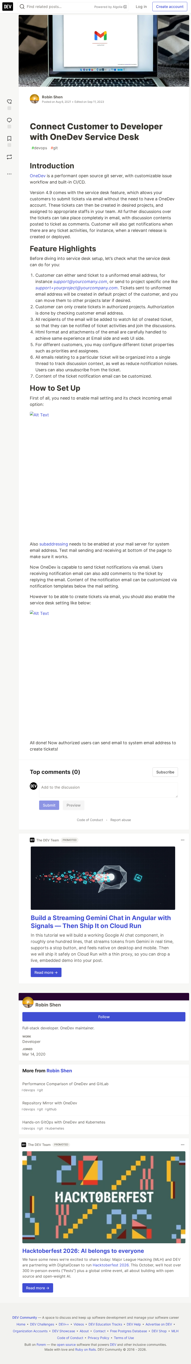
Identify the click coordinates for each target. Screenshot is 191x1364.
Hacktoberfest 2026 (111, 1265)
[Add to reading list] (9, 141)
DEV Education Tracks (105, 1324)
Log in (141, 6)
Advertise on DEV (159, 1324)
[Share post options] (9, 174)
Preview (74, 805)
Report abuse (120, 820)
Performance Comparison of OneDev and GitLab (65, 1086)
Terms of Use (124, 1338)
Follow (104, 1016)
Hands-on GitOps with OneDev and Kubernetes (63, 1125)
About (84, 1331)
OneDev (38, 175)
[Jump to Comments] (9, 122)
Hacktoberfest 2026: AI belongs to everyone (83, 1250)
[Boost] (9, 157)
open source (66, 1344)
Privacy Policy (98, 1338)
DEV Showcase (63, 1331)
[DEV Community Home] (8, 6)
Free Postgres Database (128, 1331)
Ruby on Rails (85, 1349)
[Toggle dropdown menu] (182, 840)
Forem (41, 1344)
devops (39, 147)
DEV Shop (159, 1331)
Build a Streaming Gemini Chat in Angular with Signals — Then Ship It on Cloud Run (101, 922)
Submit (49, 805)
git (54, 147)
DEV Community (24, 1317)
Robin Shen (52, 97)
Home (21, 1324)
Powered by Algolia (108, 7)
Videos (79, 1324)
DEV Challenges (42, 1324)
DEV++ (64, 1324)
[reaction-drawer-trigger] (9, 104)
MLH (174, 1331)
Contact (99, 1331)
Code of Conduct (90, 820)
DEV (113, 1344)
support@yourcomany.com (80, 281)
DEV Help (134, 1324)
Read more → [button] (46, 972)
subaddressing (53, 544)
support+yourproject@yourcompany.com (76, 287)
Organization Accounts (30, 1331)
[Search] (22, 6)
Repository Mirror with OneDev (49, 1106)
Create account (170, 6)
